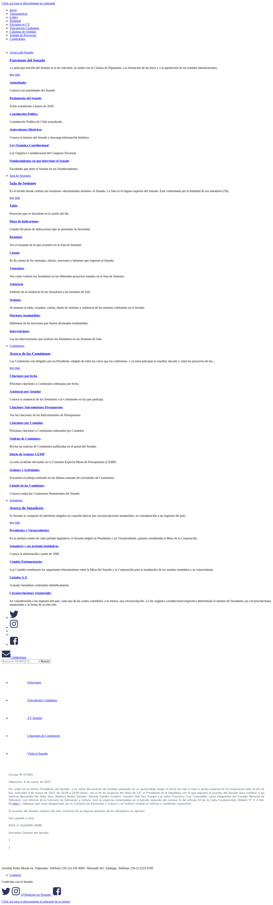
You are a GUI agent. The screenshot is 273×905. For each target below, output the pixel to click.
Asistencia (16, 284)
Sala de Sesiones (20, 175)
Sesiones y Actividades (25, 470)
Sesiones (15, 300)
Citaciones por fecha (23, 376)
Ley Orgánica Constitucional (29, 145)
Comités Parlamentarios (26, 561)
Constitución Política (24, 114)
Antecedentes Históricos (26, 129)
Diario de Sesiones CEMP (27, 454)
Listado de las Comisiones (27, 485)
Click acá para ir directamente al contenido (28, 3)
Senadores (16, 500)
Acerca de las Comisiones (30, 353)
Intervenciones (19, 331)
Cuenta (15, 252)
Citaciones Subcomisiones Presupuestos (36, 407)
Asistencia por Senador (25, 391)
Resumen (16, 237)
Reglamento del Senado (25, 98)
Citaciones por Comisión (26, 423)
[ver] (16, 803)
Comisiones (17, 345)
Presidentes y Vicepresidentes (29, 530)
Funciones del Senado (27, 60)
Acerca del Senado (21, 52)
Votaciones (17, 268)
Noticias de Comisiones (25, 438)
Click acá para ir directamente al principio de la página (36, 901)
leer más (15, 74)
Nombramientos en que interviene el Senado (39, 161)
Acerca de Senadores (26, 508)
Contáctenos (18, 657)
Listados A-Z (18, 577)
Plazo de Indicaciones (24, 221)
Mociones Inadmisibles (25, 315)
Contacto (15, 875)
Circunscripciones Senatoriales (30, 593)
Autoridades (18, 82)
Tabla (13, 205)
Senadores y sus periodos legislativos (34, 546)
